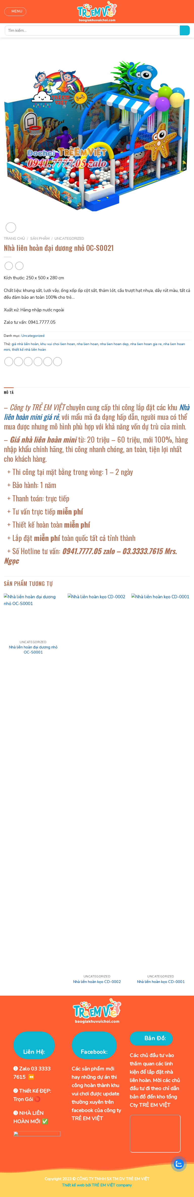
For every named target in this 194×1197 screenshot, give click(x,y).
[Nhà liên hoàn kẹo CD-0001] (160, 782)
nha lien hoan (87, 344)
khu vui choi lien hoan (57, 344)
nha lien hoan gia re (146, 344)
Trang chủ (14, 238)
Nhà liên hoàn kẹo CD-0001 (161, 981)
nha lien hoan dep (114, 344)
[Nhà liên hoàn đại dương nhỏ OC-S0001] (33, 615)
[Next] (190, 794)
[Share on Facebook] (18, 361)
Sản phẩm (40, 238)
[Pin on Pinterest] (47, 361)
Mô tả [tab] (9, 392)
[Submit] (185, 30)
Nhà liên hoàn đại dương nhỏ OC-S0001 (33, 650)
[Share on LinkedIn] (57, 361)
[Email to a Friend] (38, 361)
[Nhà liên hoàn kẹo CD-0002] (96, 782)
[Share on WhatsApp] (8, 361)
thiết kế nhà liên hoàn (29, 349)
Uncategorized (69, 238)
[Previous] (4, 794)
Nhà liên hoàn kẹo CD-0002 (97, 981)
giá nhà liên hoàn (25, 344)
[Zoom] (11, 227)
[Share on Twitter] (28, 361)
